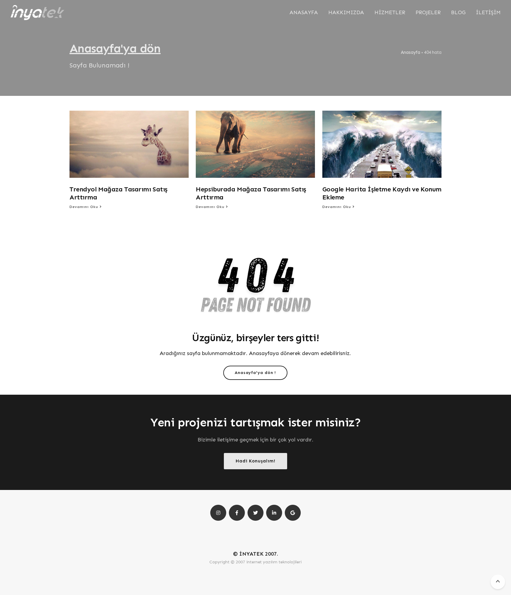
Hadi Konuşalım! (255, 460)
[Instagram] (218, 513)
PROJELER (428, 12)
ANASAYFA (304, 12)
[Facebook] (237, 513)
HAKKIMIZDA (346, 12)
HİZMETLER (389, 12)
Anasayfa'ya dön (115, 48)
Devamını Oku (84, 207)
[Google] (293, 513)
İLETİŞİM (488, 12)
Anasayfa (410, 52)
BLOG (458, 12)
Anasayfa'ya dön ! (255, 372)
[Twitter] (255, 513)
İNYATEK (251, 554)
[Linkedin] (274, 513)
